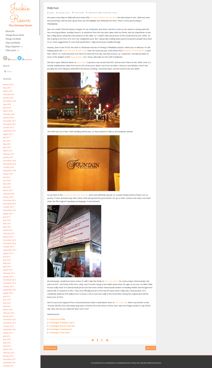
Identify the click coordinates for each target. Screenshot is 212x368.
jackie (52, 13)
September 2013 (9, 290)
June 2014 (7, 260)
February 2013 (8, 313)
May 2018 (7, 104)
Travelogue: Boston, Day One (62, 326)
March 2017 (8, 150)
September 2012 (9, 329)
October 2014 (8, 246)
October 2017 (8, 127)
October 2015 (8, 207)
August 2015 (8, 213)
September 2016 (9, 170)
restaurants (107, 13)
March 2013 (8, 309)
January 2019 (8, 98)
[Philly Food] (93, 340)
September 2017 (9, 131)
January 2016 (8, 197)
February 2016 (8, 194)
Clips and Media (13, 43)
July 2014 (6, 256)
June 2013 (7, 299)
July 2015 (6, 217)
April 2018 (7, 107)
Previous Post (50, 348)
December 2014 (9, 240)
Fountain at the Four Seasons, (75, 195)
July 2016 (6, 177)
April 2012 (7, 346)
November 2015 (9, 203)
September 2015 (9, 210)
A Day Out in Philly (57, 319)
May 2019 (7, 88)
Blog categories (13, 46)
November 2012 (9, 323)
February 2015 (8, 233)
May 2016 (7, 184)
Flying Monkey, (77, 57)
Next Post (151, 348)
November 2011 (9, 362)
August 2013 (8, 293)
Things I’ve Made (13, 39)
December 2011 (9, 359)
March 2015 (8, 230)
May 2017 (7, 144)
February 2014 (8, 273)
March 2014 (8, 270)
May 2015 (7, 223)
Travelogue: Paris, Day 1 (59, 332)
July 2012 (6, 336)
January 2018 (8, 117)
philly (100, 13)
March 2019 (8, 91)
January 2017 (8, 157)
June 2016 (7, 180)
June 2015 (7, 220)
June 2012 (7, 339)
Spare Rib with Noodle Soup (74, 50)
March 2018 (8, 111)
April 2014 (7, 266)
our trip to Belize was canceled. (103, 17)
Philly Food (52, 8)
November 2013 (9, 283)
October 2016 (8, 167)
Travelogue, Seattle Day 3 (60, 329)
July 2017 (6, 137)
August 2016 (8, 174)
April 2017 (7, 147)
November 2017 (9, 124)
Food (76, 13)
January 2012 (8, 356)
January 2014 (8, 276)
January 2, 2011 (64, 13)
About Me (10, 31)
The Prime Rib (121, 302)
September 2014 (9, 250)
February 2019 (8, 94)
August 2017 (8, 134)
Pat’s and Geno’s (112, 281)
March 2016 (8, 190)
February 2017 (8, 154)
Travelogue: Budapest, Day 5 (61, 322)
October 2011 (8, 366)
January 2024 (8, 84)
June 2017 (7, 141)
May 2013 (7, 303)
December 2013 (9, 280)
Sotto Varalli (82, 62)
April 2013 (7, 306)
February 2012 (8, 352)
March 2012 (8, 349)
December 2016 (9, 160)
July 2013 (6, 296)
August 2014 (8, 253)
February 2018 (8, 114)
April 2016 (7, 187)
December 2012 (9, 319)
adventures (92, 13)
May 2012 (7, 343)
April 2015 (7, 227)
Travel (81, 13)
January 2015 (8, 237)
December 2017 (9, 121)
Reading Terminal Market (134, 50)
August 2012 (8, 333)
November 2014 (9, 243)
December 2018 (9, 101)
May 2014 (7, 263)
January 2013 (8, 316)
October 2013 (8, 286)
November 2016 (9, 164)
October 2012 (8, 326)
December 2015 (9, 200)
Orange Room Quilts (15, 35)
